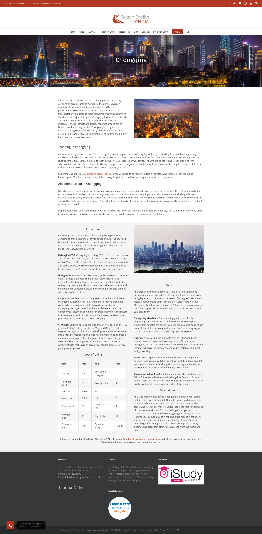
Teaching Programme (134, 439)
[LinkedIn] (80, 487)
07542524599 (73, 473)
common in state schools (97, 173)
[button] (188, 31)
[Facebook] (59, 487)
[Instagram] (75, 487)
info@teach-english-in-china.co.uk (46, 3)
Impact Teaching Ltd (94, 530)
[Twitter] (65, 487)
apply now (155, 439)
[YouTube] (70, 487)
